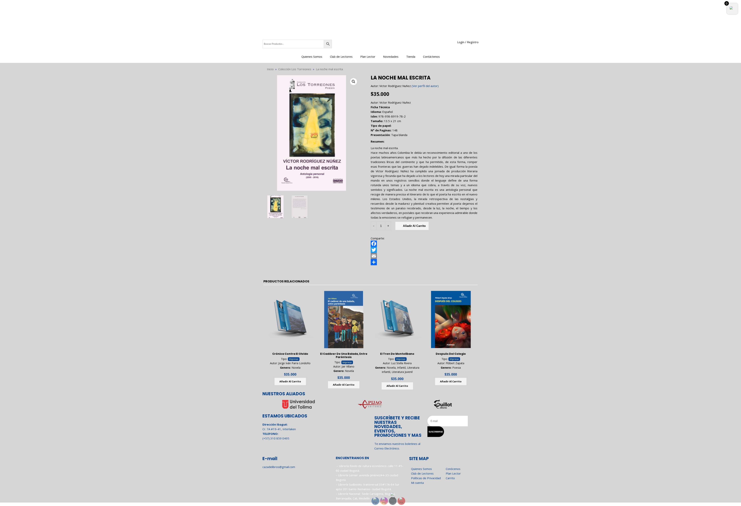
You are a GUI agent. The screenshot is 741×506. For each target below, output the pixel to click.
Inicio (270, 69)
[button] (353, 81)
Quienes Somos (311, 56)
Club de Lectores (341, 56)
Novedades (390, 56)
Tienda (410, 56)
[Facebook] (424, 244)
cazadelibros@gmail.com (278, 467)
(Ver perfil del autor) (425, 86)
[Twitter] (424, 250)
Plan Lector (367, 56)
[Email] (424, 256)
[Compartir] (424, 262)
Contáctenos (431, 56)
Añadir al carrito (414, 225)
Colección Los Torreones (294, 69)
